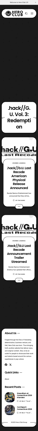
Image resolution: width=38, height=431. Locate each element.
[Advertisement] (19, 37)
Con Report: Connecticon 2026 (24, 408)
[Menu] (32, 13)
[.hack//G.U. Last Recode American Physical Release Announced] (19, 151)
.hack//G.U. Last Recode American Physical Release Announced (19, 178)
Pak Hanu (21, 200)
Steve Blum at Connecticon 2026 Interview (24, 395)
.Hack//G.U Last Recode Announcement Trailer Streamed (19, 253)
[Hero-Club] (14, 13)
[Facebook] (6, 364)
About (7, 379)
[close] (35, 2)
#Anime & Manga (19, 163)
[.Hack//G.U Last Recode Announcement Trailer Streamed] (19, 229)
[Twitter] (10, 364)
